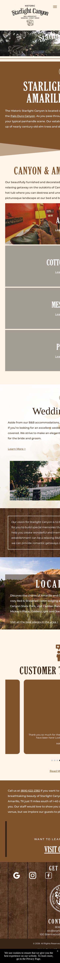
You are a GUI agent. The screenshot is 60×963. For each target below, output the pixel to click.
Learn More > (17, 448)
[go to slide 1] (52, 760)
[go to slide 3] (57, 760)
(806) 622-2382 (30, 790)
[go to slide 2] (54, 760)
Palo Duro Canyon (22, 116)
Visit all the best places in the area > (34, 622)
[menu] (55, 6)
